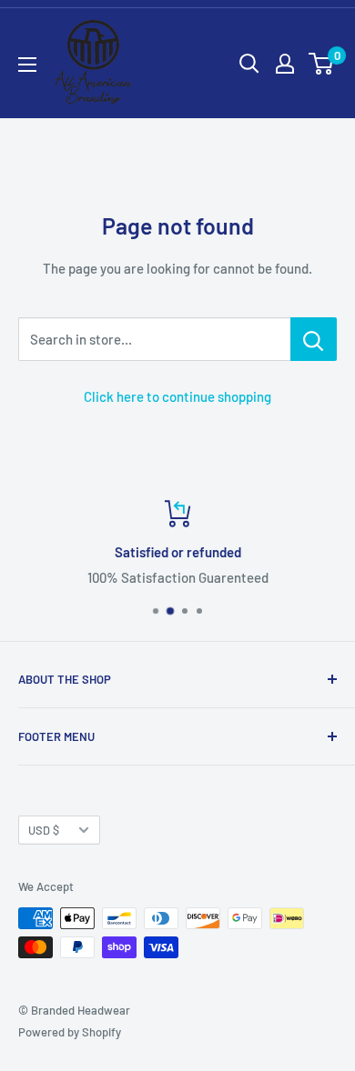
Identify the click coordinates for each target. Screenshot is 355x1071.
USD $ (43, 830)
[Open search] (249, 64)
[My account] (285, 64)
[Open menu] (27, 64)
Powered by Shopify (69, 1032)
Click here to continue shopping (177, 396)
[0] (321, 64)
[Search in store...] (313, 339)
